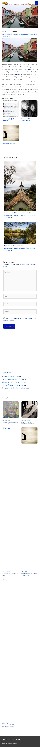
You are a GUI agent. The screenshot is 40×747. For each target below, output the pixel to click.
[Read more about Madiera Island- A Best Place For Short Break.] (20, 186)
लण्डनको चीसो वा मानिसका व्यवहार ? (10, 379)
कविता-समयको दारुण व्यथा (8, 376)
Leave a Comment (7, 34)
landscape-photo (23, 34)
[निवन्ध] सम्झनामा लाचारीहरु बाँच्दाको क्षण (11, 388)
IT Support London (11, 743)
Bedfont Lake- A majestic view (13, 246)
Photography (31, 34)
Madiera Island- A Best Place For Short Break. (18, 213)
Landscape (15, 34)
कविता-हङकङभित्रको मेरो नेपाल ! (10, 382)
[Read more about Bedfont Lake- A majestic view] (20, 233)
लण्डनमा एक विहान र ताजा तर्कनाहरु (10, 385)
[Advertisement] (16, 351)
